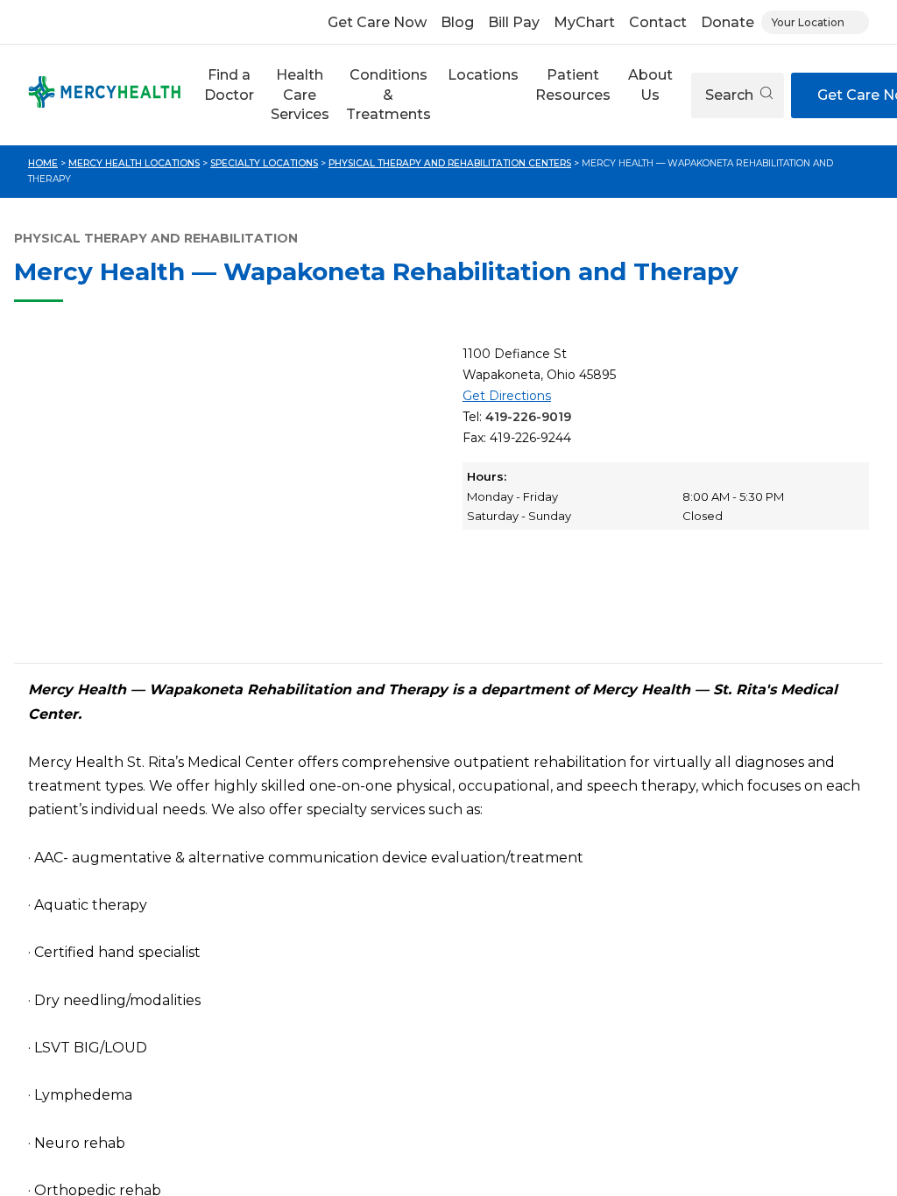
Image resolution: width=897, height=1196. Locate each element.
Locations (483, 75)
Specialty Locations (264, 163)
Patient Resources (573, 84)
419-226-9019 (528, 417)
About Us (650, 84)
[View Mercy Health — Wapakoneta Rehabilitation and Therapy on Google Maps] (231, 496)
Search (731, 95)
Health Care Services (300, 95)
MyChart (584, 22)
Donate (727, 22)
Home (43, 163)
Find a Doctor (229, 84)
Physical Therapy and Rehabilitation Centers (449, 163)
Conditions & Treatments (388, 95)
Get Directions (507, 396)
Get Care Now (377, 22)
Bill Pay (514, 22)
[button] (228, 95)
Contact (658, 22)
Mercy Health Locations (134, 163)
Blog (457, 22)
